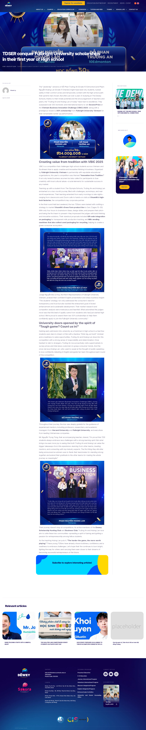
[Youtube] (111, 674)
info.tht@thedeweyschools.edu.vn (55, 673)
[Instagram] (116, 674)
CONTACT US (133, 9)
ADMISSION (82, 9)
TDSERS (109, 9)
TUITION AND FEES (96, 9)
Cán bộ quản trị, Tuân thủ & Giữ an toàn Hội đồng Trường (126, 643)
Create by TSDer (11, 66)
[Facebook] (105, 674)
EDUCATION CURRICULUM (65, 9)
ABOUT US (39, 9)
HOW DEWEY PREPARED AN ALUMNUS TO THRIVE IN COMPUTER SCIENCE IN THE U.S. (89, 643)
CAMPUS (50, 9)
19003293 (48, 674)
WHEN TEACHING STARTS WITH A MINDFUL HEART (18, 643)
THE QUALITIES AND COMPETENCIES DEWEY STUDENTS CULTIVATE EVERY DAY (54, 643)
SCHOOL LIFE (120, 9)
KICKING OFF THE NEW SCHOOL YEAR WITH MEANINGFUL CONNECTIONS (129, 112)
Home (4, 66)
